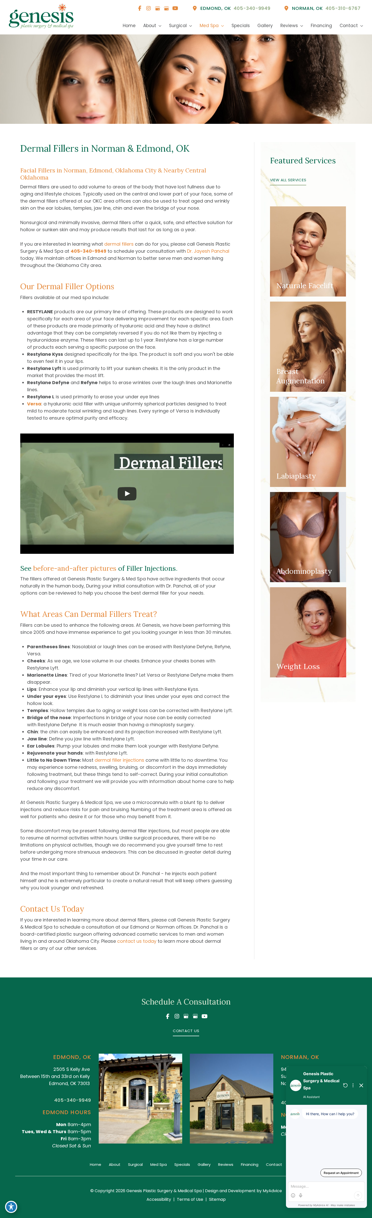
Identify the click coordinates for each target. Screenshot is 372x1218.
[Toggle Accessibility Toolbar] (11, 1207)
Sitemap (217, 1199)
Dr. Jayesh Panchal (208, 251)
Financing (249, 1164)
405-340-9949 (88, 251)
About (114, 1164)
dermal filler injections (119, 760)
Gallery (204, 1164)
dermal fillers (119, 244)
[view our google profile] (157, 8)
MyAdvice (272, 1191)
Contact (274, 1164)
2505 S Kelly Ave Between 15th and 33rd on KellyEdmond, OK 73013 (55, 1076)
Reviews (225, 1164)
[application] (158, 26)
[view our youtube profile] (175, 8)
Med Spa (158, 1164)
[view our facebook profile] (139, 8)
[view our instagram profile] (148, 8)
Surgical (135, 1164)
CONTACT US (186, 1030)
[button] (288, 179)
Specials (182, 1164)
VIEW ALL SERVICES (288, 180)
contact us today (136, 941)
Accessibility (159, 1199)
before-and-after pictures (74, 568)
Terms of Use (190, 1199)
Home (95, 1164)
